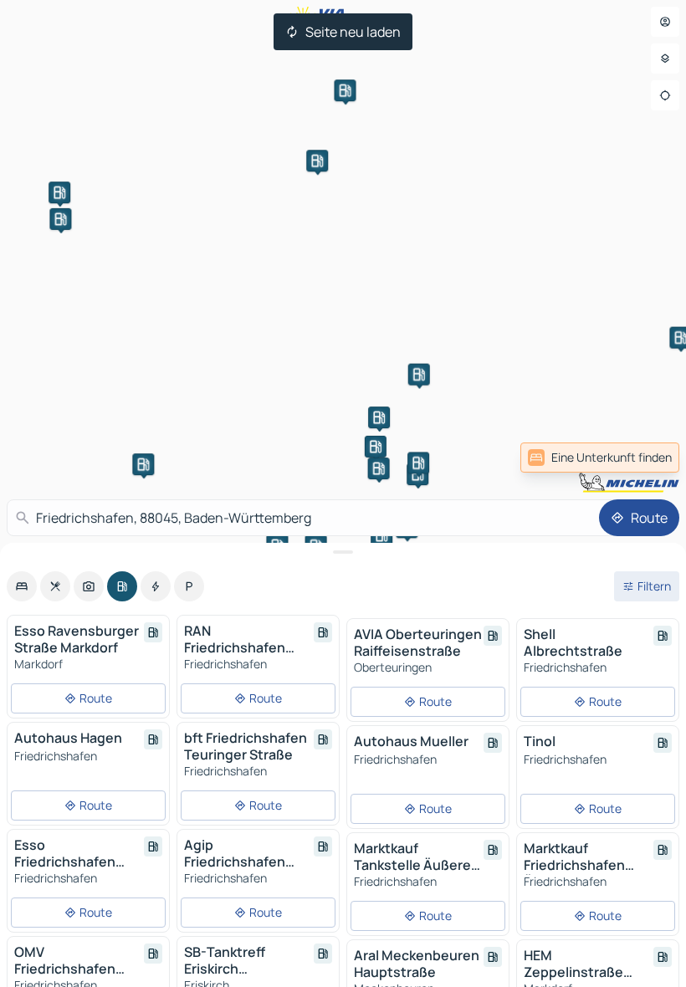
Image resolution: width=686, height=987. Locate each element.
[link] (599, 457)
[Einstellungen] (665, 58)
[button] (59, 192)
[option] (22, 586)
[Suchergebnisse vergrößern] (343, 552)
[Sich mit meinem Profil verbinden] (665, 22)
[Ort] (665, 95)
